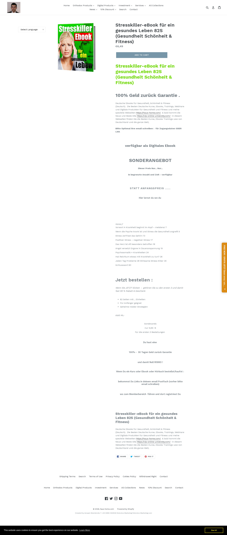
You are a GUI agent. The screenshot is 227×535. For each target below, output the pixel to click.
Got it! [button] (214, 530)
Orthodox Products (83, 5)
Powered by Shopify (125, 509)
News (93, 9)
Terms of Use (95, 476)
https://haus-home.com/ (148, 112)
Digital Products (105, 5)
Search (122, 9)
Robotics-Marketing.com (142, 513)
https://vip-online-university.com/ (154, 116)
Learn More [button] (84, 530)
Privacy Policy (113, 476)
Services (139, 5)
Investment (125, 5)
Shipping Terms (67, 476)
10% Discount (107, 9)
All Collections (156, 5)
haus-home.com (107, 509)
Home (67, 5)
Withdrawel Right (147, 476)
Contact (134, 9)
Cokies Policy (129, 476)
